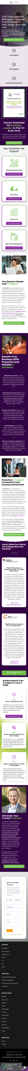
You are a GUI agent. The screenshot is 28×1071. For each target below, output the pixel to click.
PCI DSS (12, 446)
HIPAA (7, 446)
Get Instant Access (14, 143)
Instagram (17, 1060)
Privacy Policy (18, 1054)
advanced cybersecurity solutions (12, 398)
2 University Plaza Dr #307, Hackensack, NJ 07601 (14, 1057)
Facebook (10, 1060)
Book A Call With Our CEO (14, 323)
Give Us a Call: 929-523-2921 (14, 40)
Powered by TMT (10, 1054)
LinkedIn (14, 1060)
